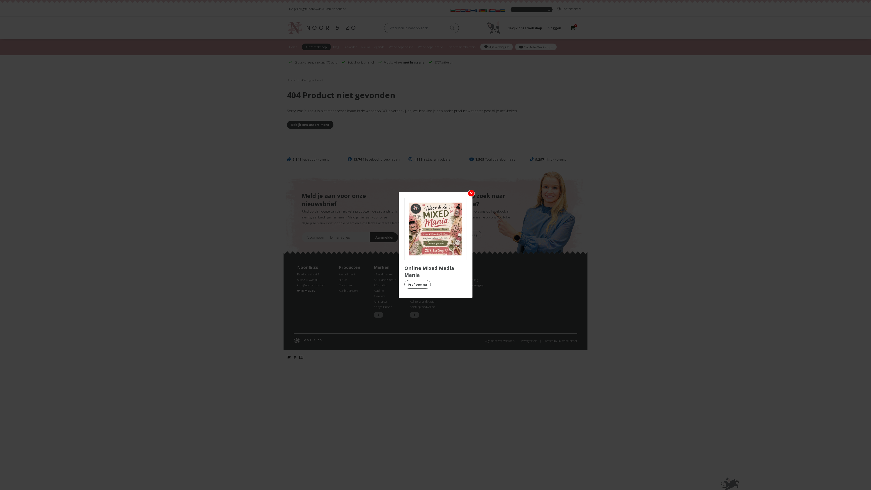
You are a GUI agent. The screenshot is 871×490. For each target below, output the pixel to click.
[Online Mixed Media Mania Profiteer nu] (435, 229)
